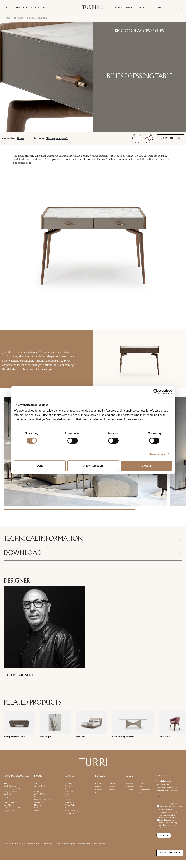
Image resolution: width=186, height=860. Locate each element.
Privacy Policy (70, 808)
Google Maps (9, 797)
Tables (36, 788)
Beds (36, 797)
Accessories (38, 802)
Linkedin (143, 783)
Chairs (36, 791)
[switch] (72, 441)
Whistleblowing (71, 810)
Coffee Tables (39, 794)
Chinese (98, 789)
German (112, 783)
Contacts (68, 799)
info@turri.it (9, 794)
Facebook (129, 783)
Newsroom (130, 7)
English (98, 783)
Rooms (25, 7)
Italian (97, 786)
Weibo (142, 786)
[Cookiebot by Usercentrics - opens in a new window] (156, 391)
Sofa (35, 783)
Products (7, 7)
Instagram (130, 786)
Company (119, 7)
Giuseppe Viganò (57, 138)
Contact (159, 7)
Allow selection (93, 465)
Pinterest (129, 789)
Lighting (37, 805)
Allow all (146, 465)
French (98, 792)
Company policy (71, 813)
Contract (46, 7)
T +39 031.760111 (10, 791)
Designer (17, 7)
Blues (20, 138)
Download (141, 7)
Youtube (129, 792)
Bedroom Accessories (42, 799)
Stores (150, 7)
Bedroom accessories (139, 31)
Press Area (69, 788)
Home (7, 17)
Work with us (70, 802)
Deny (40, 465)
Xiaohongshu (145, 789)
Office (36, 810)
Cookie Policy (70, 805)
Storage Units (39, 786)
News (67, 794)
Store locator (170, 138)
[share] (148, 138)
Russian (112, 786)
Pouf (36, 808)
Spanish (112, 789)
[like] (136, 138)
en (169, 8)
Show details (156, 454)
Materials (35, 7)
